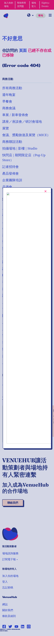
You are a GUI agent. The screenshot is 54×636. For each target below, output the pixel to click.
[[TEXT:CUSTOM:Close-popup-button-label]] (45, 191)
